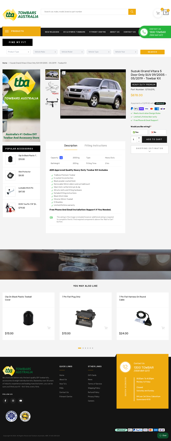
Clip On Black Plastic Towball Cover (32, 156)
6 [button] (92, 348)
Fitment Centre (97, 32)
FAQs (61, 388)
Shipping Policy (94, 388)
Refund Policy (93, 392)
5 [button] (90, 348)
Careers (91, 401)
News (90, 380)
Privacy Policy (93, 397)
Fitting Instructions (96, 145)
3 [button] (85, 348)
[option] (93, 94)
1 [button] (79, 348)
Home (5, 63)
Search (152, 52)
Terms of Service (95, 384)
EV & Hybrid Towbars (74, 32)
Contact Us (130, 32)
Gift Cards (92, 375)
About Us (115, 32)
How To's (63, 384)
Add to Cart (154, 139)
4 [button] (87, 348)
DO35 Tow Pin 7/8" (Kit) (28, 204)
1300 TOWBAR (157, 32)
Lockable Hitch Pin (26, 188)
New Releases (52, 32)
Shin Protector (25, 172)
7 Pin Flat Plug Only (71, 297)
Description (70, 145)
